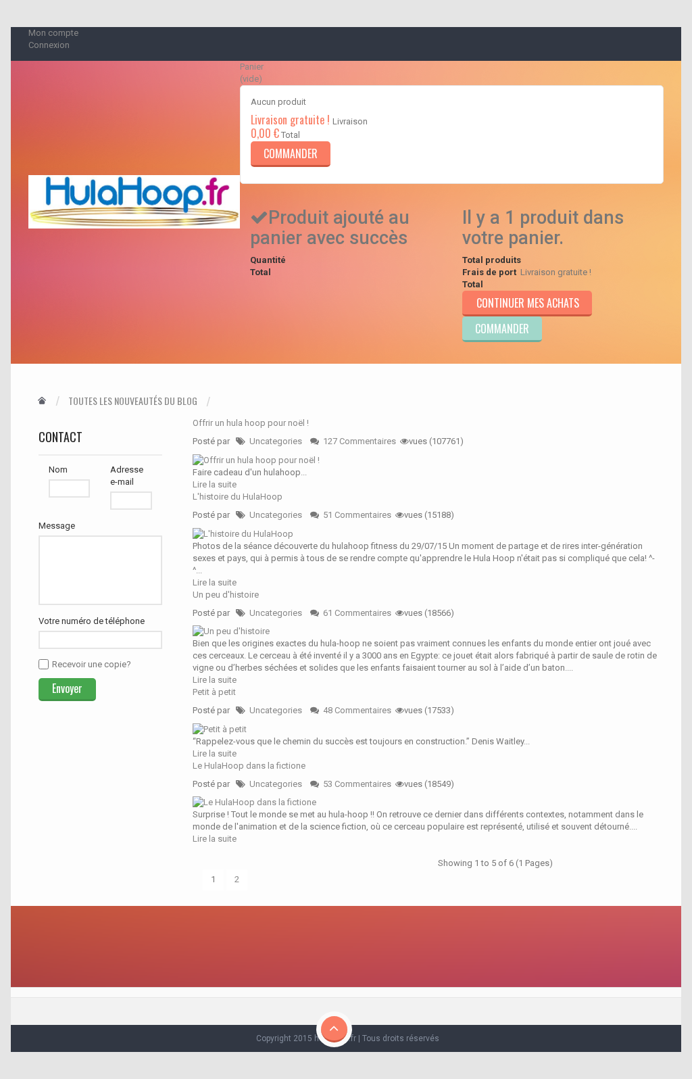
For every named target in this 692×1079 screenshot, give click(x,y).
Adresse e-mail (126, 475)
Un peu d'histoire (226, 595)
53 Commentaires (357, 784)
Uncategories (275, 441)
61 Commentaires (357, 613)
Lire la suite (215, 484)
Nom (58, 469)
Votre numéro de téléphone (92, 621)
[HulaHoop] (134, 202)
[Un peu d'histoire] (231, 631)
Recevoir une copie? (91, 664)
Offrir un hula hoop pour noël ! (251, 423)
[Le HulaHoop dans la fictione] (254, 802)
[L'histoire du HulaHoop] (243, 533)
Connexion (49, 45)
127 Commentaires (359, 441)
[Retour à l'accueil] (42, 401)
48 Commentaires (357, 710)
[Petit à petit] (220, 728)
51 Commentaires (357, 515)
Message (57, 526)
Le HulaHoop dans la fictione (249, 766)
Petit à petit (214, 692)
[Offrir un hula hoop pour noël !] (256, 459)
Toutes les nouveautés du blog (132, 400)
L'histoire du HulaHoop (237, 496)
